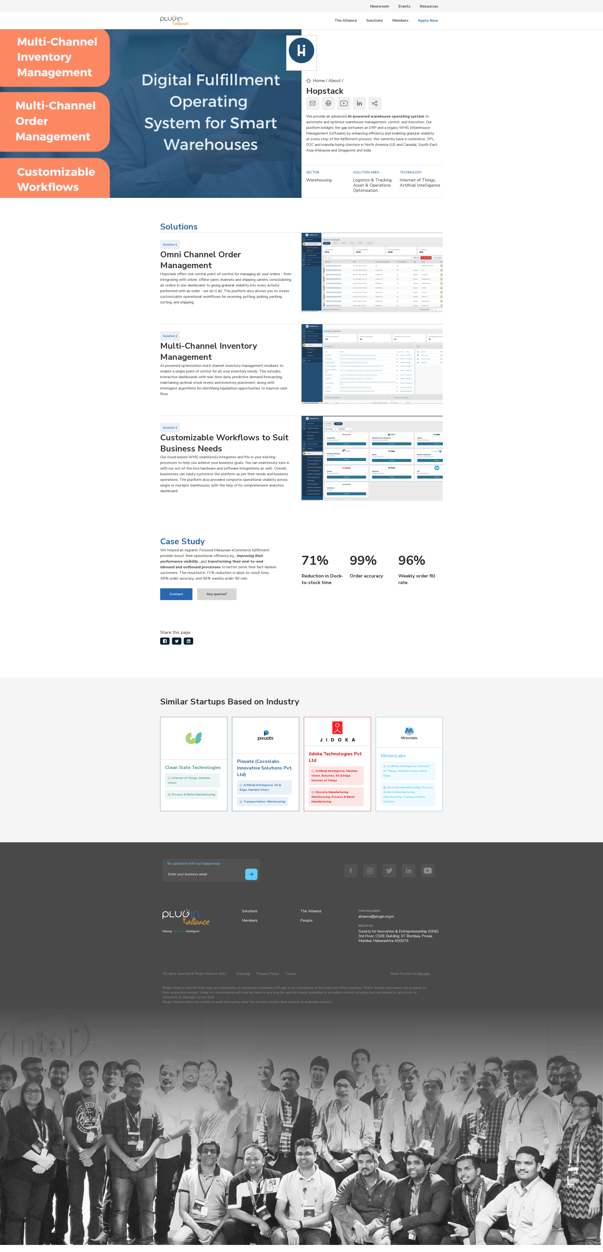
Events (405, 6)
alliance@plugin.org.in (376, 916)
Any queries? (217, 594)
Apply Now (428, 20)
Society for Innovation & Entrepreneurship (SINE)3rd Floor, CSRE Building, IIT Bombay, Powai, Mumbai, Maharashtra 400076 (399, 936)
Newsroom (379, 6)
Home (319, 80)
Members (400, 20)
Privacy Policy (267, 973)
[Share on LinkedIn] (188, 641)
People (306, 920)
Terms (290, 973)
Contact (176, 594)
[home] (174, 19)
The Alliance (345, 20)
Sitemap (243, 973)
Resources (429, 6)
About (335, 80)
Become (424, 973)
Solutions (374, 20)
